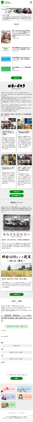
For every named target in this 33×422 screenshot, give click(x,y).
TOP (1, 6)
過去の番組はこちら (16, 195)
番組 (2, 342)
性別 (2, 349)
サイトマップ (21, 412)
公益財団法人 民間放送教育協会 (6, 2)
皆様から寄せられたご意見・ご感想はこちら (16, 326)
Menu (31, 2)
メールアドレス (4, 336)
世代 (2, 355)
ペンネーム (3, 330)
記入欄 (2, 362)
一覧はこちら (16, 78)
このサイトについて (13, 412)
